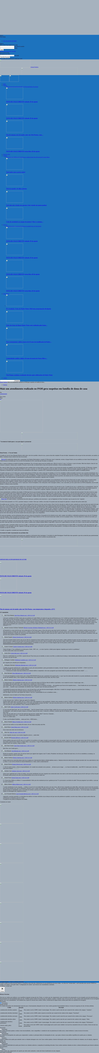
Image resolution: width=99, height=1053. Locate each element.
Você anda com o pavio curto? (15, 172)
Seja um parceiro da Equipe (10, 41)
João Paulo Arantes (19, 745)
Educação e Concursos (14, 226)
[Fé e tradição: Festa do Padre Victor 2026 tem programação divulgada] (14, 305)
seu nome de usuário (19, 46)
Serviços (5, 224)
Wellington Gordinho (20, 660)
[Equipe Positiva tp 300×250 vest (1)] (11, 882)
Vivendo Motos (46, 157)
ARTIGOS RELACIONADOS (8, 559)
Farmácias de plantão (25, 226)
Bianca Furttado (16, 722)
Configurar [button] (2, 986)
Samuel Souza (15, 777)
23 (0, 399)
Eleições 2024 (6, 154)
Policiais (27, 86)
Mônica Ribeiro (16, 784)
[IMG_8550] (49, 545)
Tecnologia (35, 86)
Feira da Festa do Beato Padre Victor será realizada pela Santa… (26, 325)
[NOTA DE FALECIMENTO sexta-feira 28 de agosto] (14, 148)
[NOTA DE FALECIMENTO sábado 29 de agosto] (14, 98)
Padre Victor (6, 293)
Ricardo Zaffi (14, 737)
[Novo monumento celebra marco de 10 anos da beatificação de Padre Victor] (14, 338)
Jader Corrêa (14, 707)
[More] (25, 552)
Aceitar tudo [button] (9, 986)
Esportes (19, 86)
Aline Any (12, 732)
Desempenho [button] (3, 1032)
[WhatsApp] (19, 552)
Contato (5, 378)
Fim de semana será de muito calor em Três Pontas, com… (24, 135)
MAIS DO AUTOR (21, 559)
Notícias (5, 85)
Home (1, 382)
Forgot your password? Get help (8, 51)
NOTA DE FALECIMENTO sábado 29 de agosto (22, 102)
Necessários (5, 1003)
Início (4, 84)
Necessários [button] (3, 1001)
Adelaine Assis (15, 771)
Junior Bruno (14, 727)
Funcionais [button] (2, 1027)
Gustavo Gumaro (17, 646)
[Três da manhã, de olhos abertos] (14, 185)
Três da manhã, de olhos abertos (16, 188)
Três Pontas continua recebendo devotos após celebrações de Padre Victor (29, 375)
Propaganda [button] (3, 1042)
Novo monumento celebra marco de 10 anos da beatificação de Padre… (28, 342)
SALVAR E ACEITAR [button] (6, 1052)
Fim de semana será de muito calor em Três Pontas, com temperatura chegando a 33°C (27, 609)
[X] (8, 552)
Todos (7, 86)
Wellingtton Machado (20, 665)
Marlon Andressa (17, 680)
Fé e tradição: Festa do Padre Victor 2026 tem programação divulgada (28, 309)
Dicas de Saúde (19, 157)
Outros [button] (1, 1048)
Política (31, 86)
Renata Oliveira (16, 764)
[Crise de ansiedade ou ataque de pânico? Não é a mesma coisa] (14, 218)
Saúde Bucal (33, 157)
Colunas (5, 155)
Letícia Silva (14, 653)
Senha (15, 48)
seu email (16, 55)
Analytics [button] (2, 1036)
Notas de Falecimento (36, 226)
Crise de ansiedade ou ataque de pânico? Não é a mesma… (24, 222)
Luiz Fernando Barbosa (22, 793)
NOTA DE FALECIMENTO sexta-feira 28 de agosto (23, 151)
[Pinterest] (13, 552)
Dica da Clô (12, 157)
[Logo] (5, 81)
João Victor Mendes (19, 615)
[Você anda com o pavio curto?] (14, 169)
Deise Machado (16, 673)
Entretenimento (13, 86)
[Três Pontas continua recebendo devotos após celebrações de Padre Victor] (14, 372)
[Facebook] (2, 552)
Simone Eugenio (17, 637)
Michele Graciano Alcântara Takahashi (33, 627)
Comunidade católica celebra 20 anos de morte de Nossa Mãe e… (26, 358)
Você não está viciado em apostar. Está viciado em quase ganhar (26, 205)
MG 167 (23, 86)
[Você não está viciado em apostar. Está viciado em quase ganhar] (14, 202)
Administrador (3, 393)
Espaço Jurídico (26, 157)
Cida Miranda (14, 751)
